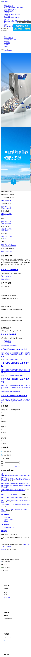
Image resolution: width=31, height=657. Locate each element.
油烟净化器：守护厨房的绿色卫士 (10, 494)
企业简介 (6, 21)
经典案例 (11, 14)
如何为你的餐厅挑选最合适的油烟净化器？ (13, 490)
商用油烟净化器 (8, 6)
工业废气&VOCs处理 (10, 9)
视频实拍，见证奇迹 (9, 270)
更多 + (2, 474)
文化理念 (11, 21)
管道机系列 (7, 7)
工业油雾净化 (5, 524)
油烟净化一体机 (14, 7)
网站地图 (3, 549)
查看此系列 (4, 206)
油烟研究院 (7, 16)
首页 (5, 4)
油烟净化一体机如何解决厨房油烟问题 (11, 497)
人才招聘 (11, 26)
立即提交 (17, 466)
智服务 (22, 7)
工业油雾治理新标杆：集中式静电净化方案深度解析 (15, 505)
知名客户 (6, 14)
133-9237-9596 (8, 50)
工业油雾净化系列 (9, 11)
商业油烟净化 (7, 341)
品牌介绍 (6, 19)
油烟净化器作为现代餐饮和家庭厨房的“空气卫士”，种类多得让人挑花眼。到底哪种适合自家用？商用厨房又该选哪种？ (15, 485)
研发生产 (22, 21)
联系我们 (6, 24)
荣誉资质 (17, 21)
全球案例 (6, 12)
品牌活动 (6, 17)
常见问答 (17, 17)
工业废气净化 (7, 342)
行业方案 (17, 14)
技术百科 (11, 17)
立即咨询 (9, 206)
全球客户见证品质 (8, 334)
